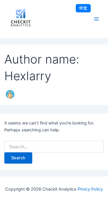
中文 (83, 7)
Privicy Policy (90, 189)
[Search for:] (54, 146)
